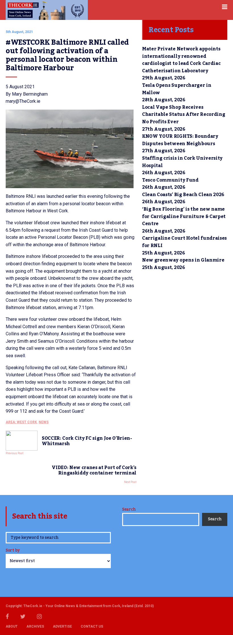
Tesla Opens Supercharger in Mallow (176, 89)
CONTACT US (92, 626)
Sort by (13, 550)
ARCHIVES (35, 626)
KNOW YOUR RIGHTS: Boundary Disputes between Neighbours (180, 140)
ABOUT (12, 626)
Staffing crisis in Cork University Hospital (182, 162)
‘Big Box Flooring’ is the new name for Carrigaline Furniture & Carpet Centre (184, 216)
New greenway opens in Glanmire (183, 260)
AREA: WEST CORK (21, 422)
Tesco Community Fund (170, 180)
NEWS (44, 422)
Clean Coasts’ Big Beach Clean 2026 (183, 194)
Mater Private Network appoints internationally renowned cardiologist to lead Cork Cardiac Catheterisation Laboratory (181, 59)
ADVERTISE (62, 626)
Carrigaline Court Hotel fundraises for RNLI (184, 242)
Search (129, 509)
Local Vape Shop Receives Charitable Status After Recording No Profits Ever (183, 114)
